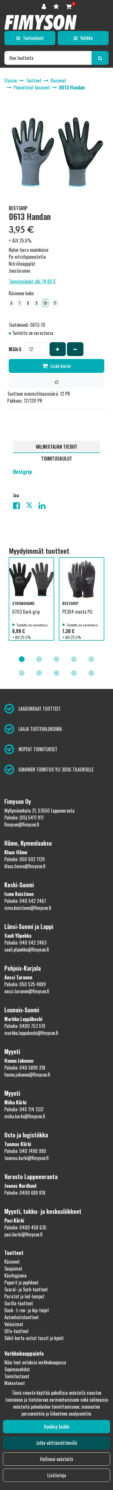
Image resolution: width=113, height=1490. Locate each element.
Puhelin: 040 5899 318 (24, 1067)
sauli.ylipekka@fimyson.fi (26, 949)
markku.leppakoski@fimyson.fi (31, 1032)
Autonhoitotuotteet (21, 1317)
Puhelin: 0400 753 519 (24, 1025)
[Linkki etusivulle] (40, 22)
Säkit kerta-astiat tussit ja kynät (34, 1338)
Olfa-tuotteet (16, 1331)
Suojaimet (13, 1268)
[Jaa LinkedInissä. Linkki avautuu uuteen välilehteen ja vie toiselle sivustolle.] (44, 506)
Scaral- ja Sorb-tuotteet (26, 1289)
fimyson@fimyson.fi (21, 824)
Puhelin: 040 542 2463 (25, 942)
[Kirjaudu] (45, 5)
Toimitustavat (16, 1376)
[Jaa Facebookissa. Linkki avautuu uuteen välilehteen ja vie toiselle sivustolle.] (19, 506)
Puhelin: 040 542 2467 (25, 900)
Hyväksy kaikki (56, 1426)
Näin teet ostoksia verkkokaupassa (35, 1362)
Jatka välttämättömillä (56, 1442)
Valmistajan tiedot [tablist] (56, 446)
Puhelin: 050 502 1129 (24, 859)
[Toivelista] (56, 5)
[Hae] (100, 58)
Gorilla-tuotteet (18, 1303)
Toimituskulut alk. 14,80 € (32, 281)
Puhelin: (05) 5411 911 (23, 817)
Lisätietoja (56, 1475)
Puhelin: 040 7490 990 (25, 1151)
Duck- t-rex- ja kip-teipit (26, 1310)
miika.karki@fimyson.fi (24, 1116)
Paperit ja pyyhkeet (21, 1282)
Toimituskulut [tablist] (56, 458)
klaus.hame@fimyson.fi (24, 866)
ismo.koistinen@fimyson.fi (27, 907)
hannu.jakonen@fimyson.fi (27, 1074)
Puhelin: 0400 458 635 (25, 1227)
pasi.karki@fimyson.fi (23, 1234)
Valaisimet (13, 1324)
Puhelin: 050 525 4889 (25, 984)
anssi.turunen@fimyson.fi (26, 991)
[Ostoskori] (69, 5)
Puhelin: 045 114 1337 (24, 1109)
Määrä (15, 349)
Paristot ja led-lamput (24, 1296)
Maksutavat (14, 1383)
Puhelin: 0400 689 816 (24, 1192)
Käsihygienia (15, 1275)
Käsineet (12, 1261)
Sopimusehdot (17, 1369)
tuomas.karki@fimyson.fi (26, 1157)
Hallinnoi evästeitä (56, 1459)
